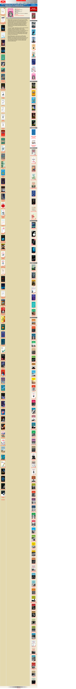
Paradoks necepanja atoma (3, 306)
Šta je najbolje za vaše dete (3, 437)
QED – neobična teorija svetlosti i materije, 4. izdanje (3, 242)
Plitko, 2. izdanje (3, 60)
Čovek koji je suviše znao (33, 111)
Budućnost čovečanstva (3, 368)
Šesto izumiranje (33, 103)
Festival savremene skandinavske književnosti (33, 146)
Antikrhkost (3, 105)
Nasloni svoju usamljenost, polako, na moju (33, 188)
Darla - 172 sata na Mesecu (33, 460)
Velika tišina (3, 289)
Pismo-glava (33, 421)
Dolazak (34, 293)
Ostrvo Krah (33, 533)
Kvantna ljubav (34, 163)
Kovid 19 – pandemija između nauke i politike (3, 267)
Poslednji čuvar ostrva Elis (33, 587)
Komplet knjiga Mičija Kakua (3, 184)
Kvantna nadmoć (33, 245)
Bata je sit (33, 579)
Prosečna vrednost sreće (33, 548)
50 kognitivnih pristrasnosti (3, 72)
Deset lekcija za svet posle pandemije (3, 200)
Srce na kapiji (33, 594)
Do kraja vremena (3, 53)
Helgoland (33, 28)
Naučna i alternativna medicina (3, 176)
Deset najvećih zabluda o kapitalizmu (3, 258)
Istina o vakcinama (3, 445)
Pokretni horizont (33, 511)
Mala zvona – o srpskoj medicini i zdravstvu (3, 314)
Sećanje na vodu (33, 278)
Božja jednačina (3, 282)
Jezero (34, 526)
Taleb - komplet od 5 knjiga (3, 136)
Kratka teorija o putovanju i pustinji (33, 429)
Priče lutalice (33, 347)
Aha (33, 661)
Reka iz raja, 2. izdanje (3, 391)
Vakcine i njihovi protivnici (3, 233)
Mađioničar (33, 617)
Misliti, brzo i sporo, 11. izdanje (3, 15)
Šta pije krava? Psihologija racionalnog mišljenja (3, 216)
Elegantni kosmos (3, 31)
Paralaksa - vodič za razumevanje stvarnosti (3, 298)
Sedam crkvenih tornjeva (33, 271)
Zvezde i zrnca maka (33, 211)
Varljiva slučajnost (3, 120)
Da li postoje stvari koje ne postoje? (3, 89)
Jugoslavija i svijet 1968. (3, 376)
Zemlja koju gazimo (33, 482)
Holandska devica (33, 624)
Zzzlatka (33, 50)
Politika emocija (33, 79)
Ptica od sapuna (33, 57)
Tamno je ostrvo (33, 504)
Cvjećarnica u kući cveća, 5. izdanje (3, 249)
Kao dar (34, 391)
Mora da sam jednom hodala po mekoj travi (34, 602)
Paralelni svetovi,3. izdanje (3, 407)
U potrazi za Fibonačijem (3, 160)
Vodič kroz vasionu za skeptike (33, 228)
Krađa (33, 72)
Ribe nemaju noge (33, 444)
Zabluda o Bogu (3, 208)
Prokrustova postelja (3, 128)
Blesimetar (33, 96)
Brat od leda (33, 196)
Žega (33, 556)
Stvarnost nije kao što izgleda (3, 152)
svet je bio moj (34, 398)
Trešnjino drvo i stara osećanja (34, 669)
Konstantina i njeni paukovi (33, 437)
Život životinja (33, 171)
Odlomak (17, 14)
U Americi (3, 452)
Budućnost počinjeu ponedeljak (33, 571)
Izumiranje (3, 474)
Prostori (33, 639)
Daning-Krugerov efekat (33, 155)
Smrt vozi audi (34, 684)
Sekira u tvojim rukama (34, 406)
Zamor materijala (33, 467)
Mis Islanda (33, 369)
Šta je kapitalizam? (3, 467)
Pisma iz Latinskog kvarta (3, 168)
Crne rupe (33, 261)
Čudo (33, 204)
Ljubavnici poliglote (33, 452)
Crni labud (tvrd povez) (3, 497)
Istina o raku (3, 383)
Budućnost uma (3, 415)
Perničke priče (34, 354)
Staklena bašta (33, 332)
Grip (3, 330)
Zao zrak (33, 253)
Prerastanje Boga (3, 337)
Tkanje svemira (3, 38)
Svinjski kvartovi (33, 489)
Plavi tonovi (33, 300)
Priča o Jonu (33, 646)
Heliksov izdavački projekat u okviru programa (33, 137)
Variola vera (3, 422)
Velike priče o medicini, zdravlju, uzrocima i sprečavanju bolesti (3, 81)
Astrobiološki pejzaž (3, 192)
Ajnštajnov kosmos (3, 489)
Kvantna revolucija (3, 360)
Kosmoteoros (3, 144)
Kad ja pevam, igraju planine (33, 315)
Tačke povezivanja (33, 219)
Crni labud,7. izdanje (3, 98)
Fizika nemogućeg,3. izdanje (3, 399)
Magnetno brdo (33, 376)
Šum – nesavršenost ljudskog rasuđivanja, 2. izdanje (3, 23)
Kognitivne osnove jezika (3, 225)
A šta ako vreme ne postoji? (3, 345)
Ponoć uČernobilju (3, 322)
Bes (33, 35)
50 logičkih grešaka (3, 66)
